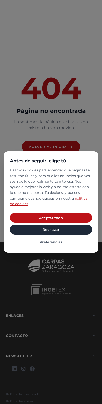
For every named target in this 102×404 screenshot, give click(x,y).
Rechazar (51, 229)
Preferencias (51, 242)
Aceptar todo (51, 218)
